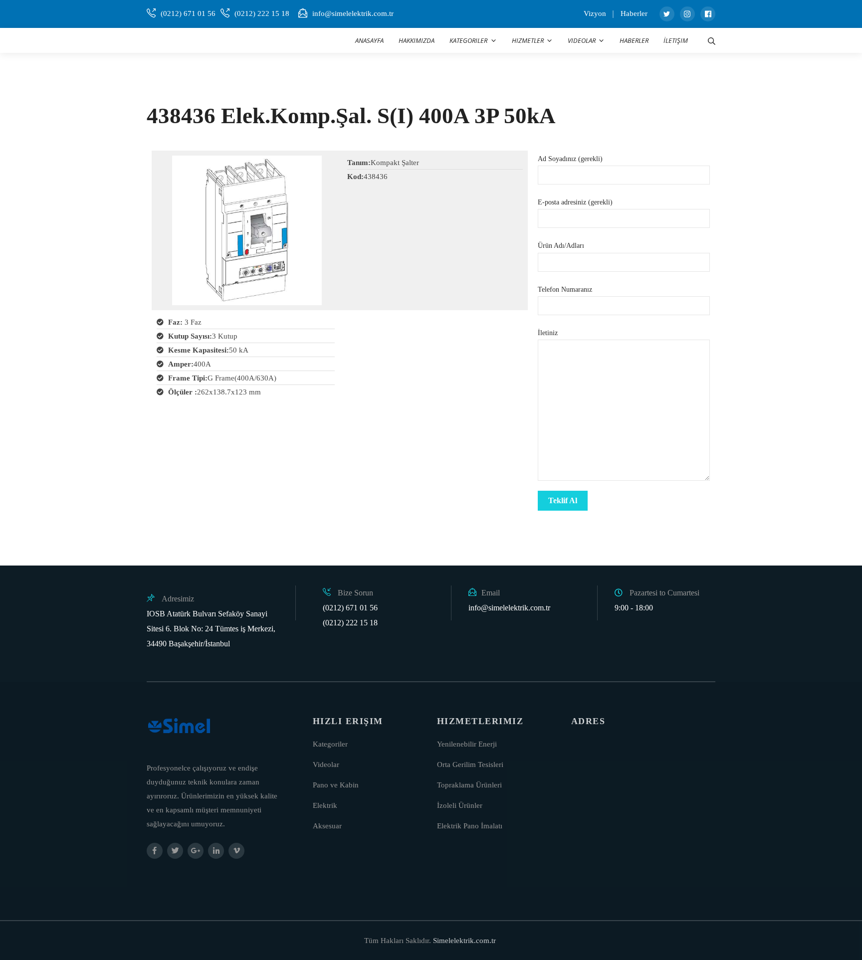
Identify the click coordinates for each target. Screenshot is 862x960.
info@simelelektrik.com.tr (353, 13)
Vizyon (595, 13)
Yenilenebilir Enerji (467, 744)
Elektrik (325, 805)
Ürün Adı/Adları (561, 245)
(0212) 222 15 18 (261, 13)
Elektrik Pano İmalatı (469, 826)
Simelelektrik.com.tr (464, 941)
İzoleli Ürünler (459, 805)
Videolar (326, 764)
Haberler (634, 13)
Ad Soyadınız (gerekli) (570, 159)
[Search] (711, 40)
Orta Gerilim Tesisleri (470, 764)
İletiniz (548, 333)
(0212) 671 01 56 (188, 13)
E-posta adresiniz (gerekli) (575, 202)
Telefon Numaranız (565, 289)
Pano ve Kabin (336, 785)
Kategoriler (330, 744)
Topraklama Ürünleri (469, 785)
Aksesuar (327, 826)
